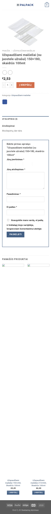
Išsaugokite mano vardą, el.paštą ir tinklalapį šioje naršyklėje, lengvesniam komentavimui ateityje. (25, 224)
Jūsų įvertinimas (15, 159)
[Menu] (4, 4)
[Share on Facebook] (4, 102)
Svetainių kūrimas (30, 510)
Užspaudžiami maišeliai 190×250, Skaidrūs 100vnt (13, 482)
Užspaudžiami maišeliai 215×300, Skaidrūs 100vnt (38, 482)
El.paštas (12, 207)
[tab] (25, 119)
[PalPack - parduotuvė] (25, 5)
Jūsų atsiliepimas (16, 169)
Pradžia (6, 51)
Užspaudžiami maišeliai (24, 51)
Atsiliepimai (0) (9, 119)
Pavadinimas (14, 194)
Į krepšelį (25, 85)
